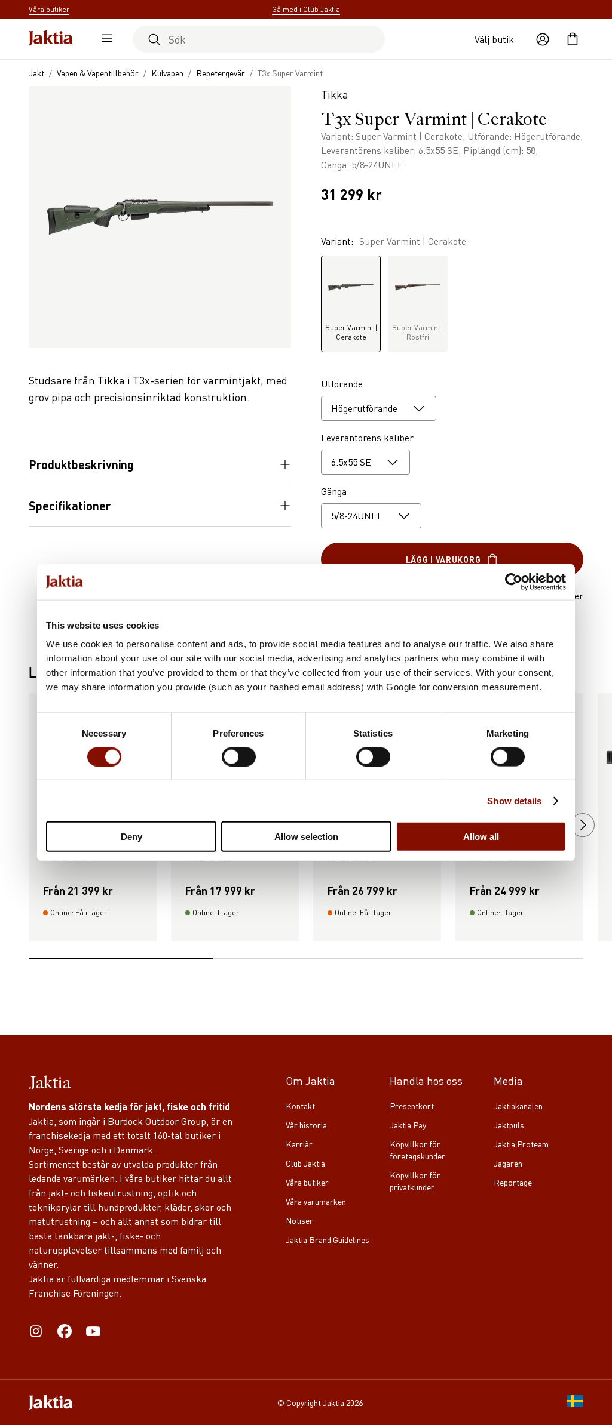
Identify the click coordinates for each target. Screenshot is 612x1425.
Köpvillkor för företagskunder (417, 1149)
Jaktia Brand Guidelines (327, 1239)
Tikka (334, 94)
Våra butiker (307, 1182)
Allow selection (306, 837)
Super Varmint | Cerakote (351, 332)
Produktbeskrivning (81, 464)
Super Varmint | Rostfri (418, 332)
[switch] (239, 756)
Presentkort (412, 1105)
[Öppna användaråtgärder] (542, 39)
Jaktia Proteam (521, 1143)
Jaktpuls (509, 1124)
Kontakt (300, 1105)
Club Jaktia (305, 1163)
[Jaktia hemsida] (51, 39)
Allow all (481, 837)
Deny (131, 837)
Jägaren (508, 1163)
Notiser (299, 1220)
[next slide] (583, 825)
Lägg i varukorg (443, 559)
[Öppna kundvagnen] (572, 39)
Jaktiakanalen (518, 1105)
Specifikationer (70, 505)
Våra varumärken (316, 1201)
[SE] (575, 1402)
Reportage (513, 1182)
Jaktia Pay (408, 1124)
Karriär (299, 1143)
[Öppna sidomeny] (104, 39)
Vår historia (306, 1124)
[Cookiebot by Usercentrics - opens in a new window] (513, 581)
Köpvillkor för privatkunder (415, 1180)
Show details (514, 800)
